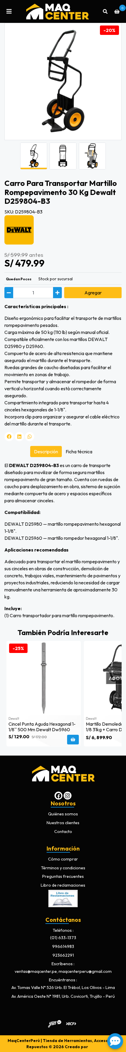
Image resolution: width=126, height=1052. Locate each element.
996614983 (63, 946)
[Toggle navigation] (9, 11)
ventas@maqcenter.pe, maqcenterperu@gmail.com (63, 971)
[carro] (117, 11)
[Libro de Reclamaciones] (63, 897)
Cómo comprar (63, 859)
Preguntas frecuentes (63, 876)
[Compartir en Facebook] (9, 436)
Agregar (93, 293)
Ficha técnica (79, 451)
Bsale (94, 1046)
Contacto (63, 831)
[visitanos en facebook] (58, 796)
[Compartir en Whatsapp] (29, 436)
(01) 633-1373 (63, 937)
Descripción (46, 451)
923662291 (63, 955)
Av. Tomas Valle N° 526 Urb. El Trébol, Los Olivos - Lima (63, 987)
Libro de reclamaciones (63, 885)
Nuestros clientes (63, 822)
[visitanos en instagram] (67, 796)
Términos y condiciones (63, 868)
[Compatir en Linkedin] (19, 436)
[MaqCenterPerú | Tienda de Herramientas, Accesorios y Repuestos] (57, 11)
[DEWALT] (19, 229)
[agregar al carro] (73, 739)
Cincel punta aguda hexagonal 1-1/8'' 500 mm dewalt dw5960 (42, 726)
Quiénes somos (63, 814)
